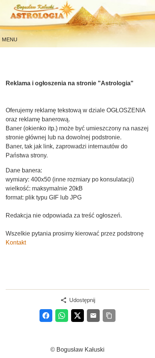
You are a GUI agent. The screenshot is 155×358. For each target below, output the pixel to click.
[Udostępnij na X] (77, 315)
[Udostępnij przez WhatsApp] (61, 315)
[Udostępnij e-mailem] (93, 315)
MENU (9, 39)
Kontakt (16, 242)
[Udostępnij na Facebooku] (46, 315)
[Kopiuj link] (109, 315)
